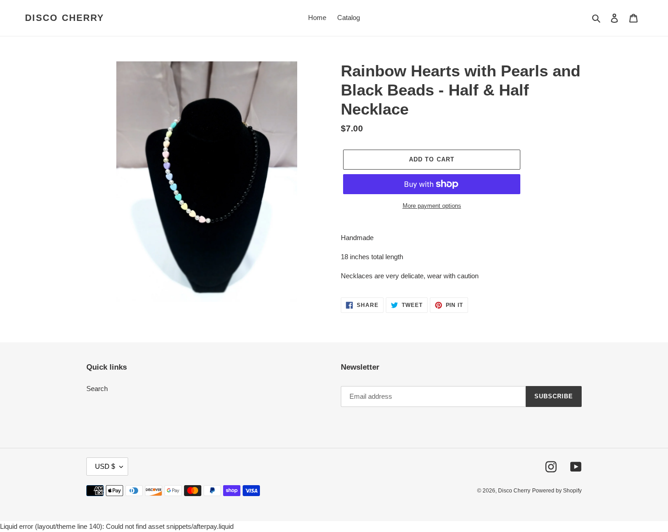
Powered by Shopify (557, 490)
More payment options (432, 205)
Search (97, 388)
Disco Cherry (64, 18)
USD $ (105, 466)
